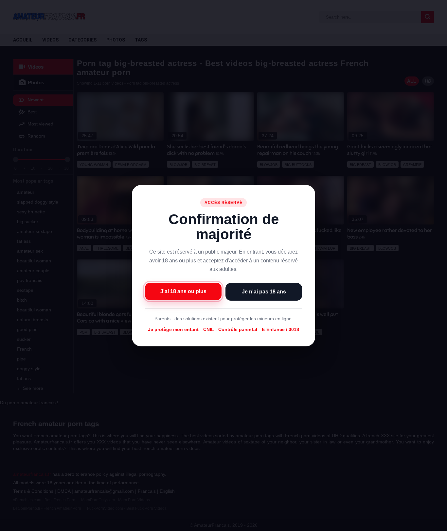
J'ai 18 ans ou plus (183, 291)
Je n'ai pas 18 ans (264, 291)
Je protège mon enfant (173, 329)
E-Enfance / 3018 (280, 329)
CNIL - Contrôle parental (230, 329)
